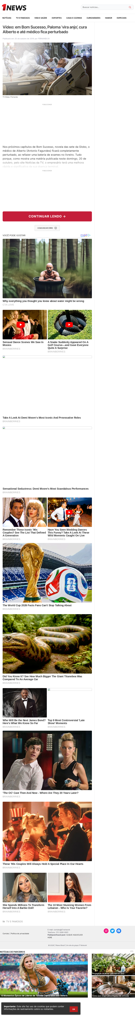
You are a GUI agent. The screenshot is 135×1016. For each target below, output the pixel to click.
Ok (73, 1009)
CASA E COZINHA (74, 18)
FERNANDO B (43, 38)
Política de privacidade (20, 933)
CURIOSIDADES (93, 18)
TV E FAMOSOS (23, 18)
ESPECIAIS (121, 18)
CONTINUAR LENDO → (47, 216)
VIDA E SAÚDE (40, 18)
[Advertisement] (47, 124)
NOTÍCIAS (6, 18)
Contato (6, 933)
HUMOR (108, 18)
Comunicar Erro (45, 228)
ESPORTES (57, 18)
